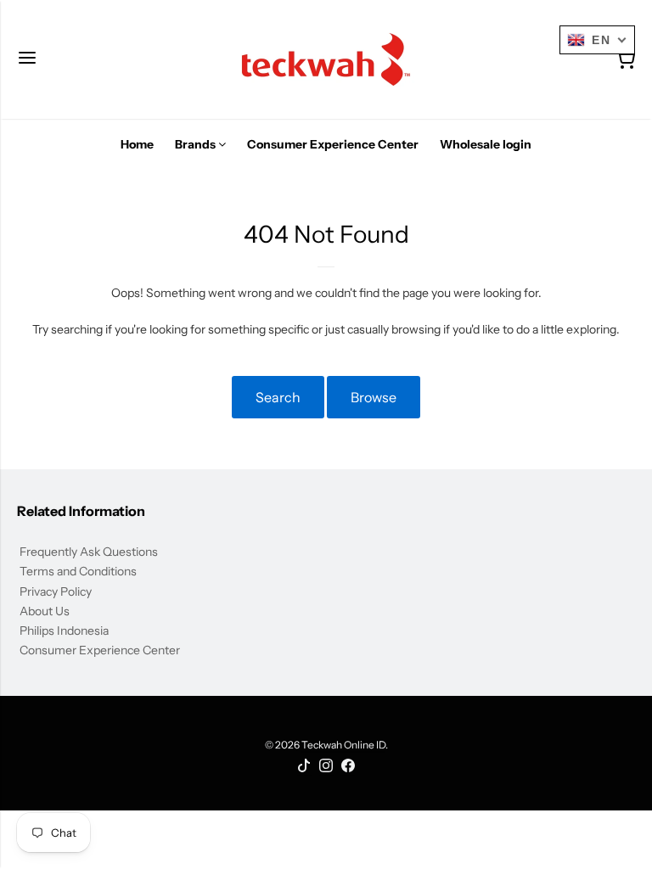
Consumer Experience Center (100, 650)
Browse (373, 397)
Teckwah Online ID (343, 744)
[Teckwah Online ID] (326, 59)
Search (278, 397)
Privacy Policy (56, 591)
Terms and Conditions (78, 571)
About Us (45, 611)
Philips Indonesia (64, 630)
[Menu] (27, 59)
